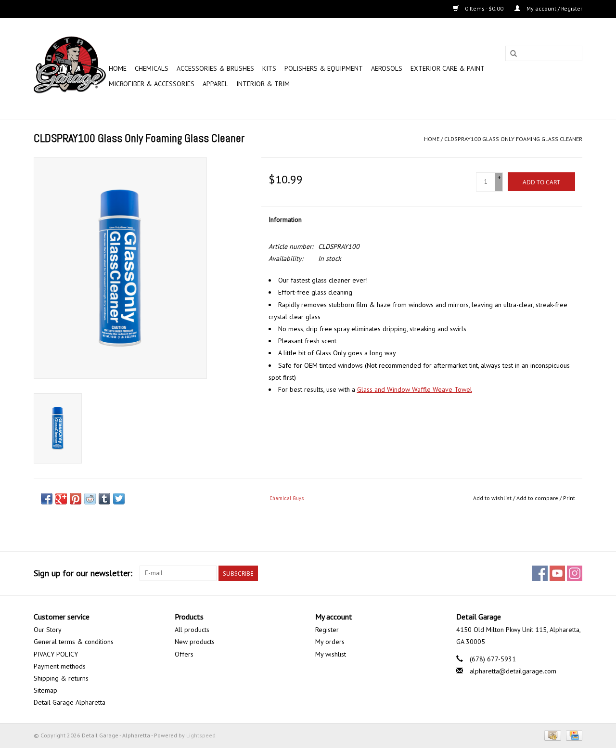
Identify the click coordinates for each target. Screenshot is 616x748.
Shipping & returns (61, 678)
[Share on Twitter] (119, 498)
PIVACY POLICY (56, 654)
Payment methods (60, 666)
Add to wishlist (492, 498)
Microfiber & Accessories (151, 83)
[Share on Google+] (61, 498)
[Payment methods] (551, 734)
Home (118, 68)
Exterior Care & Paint (448, 68)
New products (195, 641)
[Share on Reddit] (90, 498)
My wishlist (330, 654)
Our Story (48, 629)
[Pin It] (75, 498)
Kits (269, 68)
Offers (184, 654)
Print (569, 498)
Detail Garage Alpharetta (69, 702)
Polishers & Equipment (323, 68)
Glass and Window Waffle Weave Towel (414, 389)
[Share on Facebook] (46, 498)
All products (192, 629)
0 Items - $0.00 (484, 8)
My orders (330, 641)
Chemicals (151, 68)
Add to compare (538, 498)
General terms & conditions (74, 641)
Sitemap (45, 690)
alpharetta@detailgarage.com (513, 671)
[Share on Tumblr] (104, 498)
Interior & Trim (263, 83)
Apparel (215, 83)
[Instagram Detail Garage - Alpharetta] (574, 573)
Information (285, 219)
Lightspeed (201, 735)
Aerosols (386, 68)
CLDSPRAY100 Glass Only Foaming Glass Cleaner (513, 138)
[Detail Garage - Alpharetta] (70, 68)
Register (327, 629)
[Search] (513, 54)
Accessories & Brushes (215, 68)
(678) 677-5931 (493, 659)
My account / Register (553, 8)
